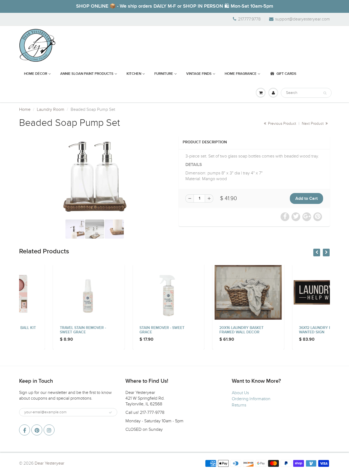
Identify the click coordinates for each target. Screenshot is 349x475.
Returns (239, 405)
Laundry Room (50, 109)
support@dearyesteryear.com (302, 19)
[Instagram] (49, 429)
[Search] (325, 93)
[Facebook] (24, 429)
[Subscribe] (110, 412)
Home (25, 109)
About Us (240, 393)
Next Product (313, 123)
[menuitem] (37, 74)
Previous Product (281, 123)
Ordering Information (251, 399)
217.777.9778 (249, 19)
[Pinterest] (36, 429)
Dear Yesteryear (49, 463)
